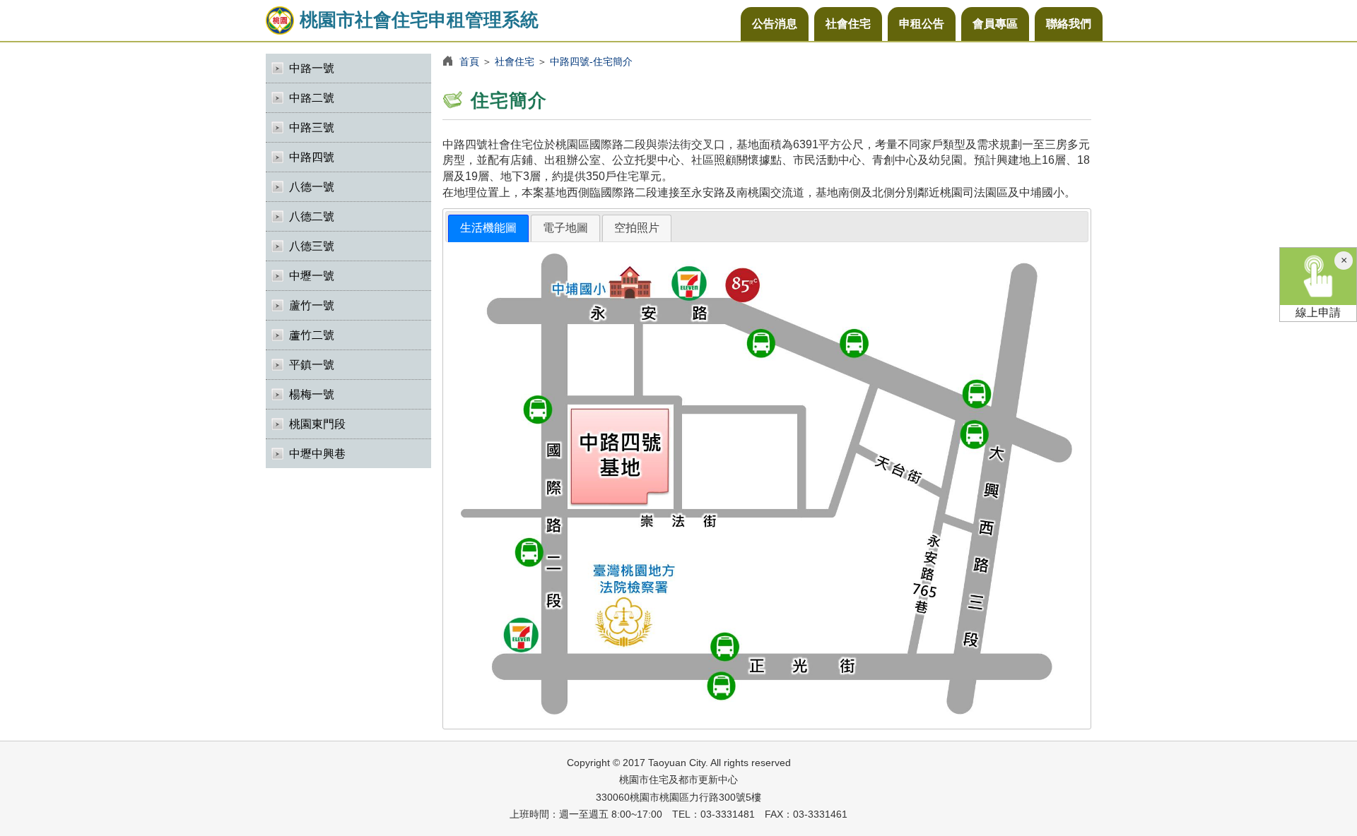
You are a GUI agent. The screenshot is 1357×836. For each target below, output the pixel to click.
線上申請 (1318, 312)
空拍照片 (636, 228)
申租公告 (921, 24)
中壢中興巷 (317, 454)
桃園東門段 (317, 424)
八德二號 (311, 216)
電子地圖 (565, 228)
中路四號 (311, 157)
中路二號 (311, 98)
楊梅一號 (311, 394)
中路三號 (311, 127)
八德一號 (311, 187)
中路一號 (311, 68)
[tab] (488, 228)
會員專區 (995, 24)
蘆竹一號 (311, 305)
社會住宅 (848, 24)
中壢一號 (311, 276)
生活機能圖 (488, 228)
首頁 (469, 61)
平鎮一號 (311, 365)
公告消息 (774, 24)
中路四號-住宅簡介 (591, 61)
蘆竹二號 (311, 335)
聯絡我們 (1068, 24)
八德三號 (311, 246)
